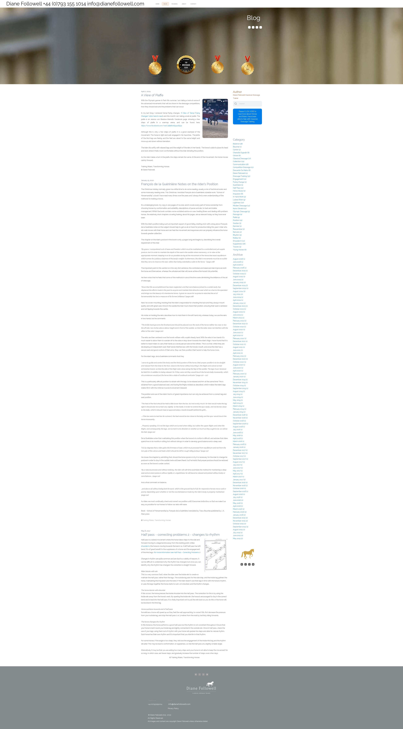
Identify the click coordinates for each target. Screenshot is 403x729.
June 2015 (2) (238, 536)
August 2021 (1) (239, 347)
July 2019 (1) (237, 394)
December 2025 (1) (240, 271)
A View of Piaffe (152, 95)
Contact (193, 4)
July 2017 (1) (237, 465)
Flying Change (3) (240, 182)
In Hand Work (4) (239, 197)
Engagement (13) (239, 179)
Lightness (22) (238, 203)
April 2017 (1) (238, 474)
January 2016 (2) (239, 515)
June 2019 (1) (238, 397)
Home (157, 4)
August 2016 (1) (239, 494)
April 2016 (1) (238, 506)
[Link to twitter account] (253, 27)
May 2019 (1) (238, 400)
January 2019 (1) (239, 412)
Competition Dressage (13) (243, 167)
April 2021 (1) (238, 353)
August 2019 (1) (239, 391)
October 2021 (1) (239, 344)
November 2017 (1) (240, 453)
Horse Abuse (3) (239, 191)
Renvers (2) (237, 232)
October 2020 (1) (239, 362)
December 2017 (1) (240, 450)
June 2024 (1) (238, 297)
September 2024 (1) (240, 288)
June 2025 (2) (238, 280)
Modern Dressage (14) (241, 206)
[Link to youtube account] (260, 27)
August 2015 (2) (239, 530)
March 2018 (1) (238, 441)
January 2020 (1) (239, 377)
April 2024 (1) (238, 300)
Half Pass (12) (238, 188)
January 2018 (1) (239, 447)
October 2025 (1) (239, 274)
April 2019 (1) (238, 403)
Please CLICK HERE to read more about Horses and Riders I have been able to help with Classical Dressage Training (247, 116)
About (184, 4)
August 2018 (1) (239, 427)
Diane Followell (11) (240, 173)
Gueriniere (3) (238, 185)
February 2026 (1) (239, 268)
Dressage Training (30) (241, 176)
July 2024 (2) (238, 294)
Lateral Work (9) (239, 200)
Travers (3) (237, 247)
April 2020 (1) (238, 371)
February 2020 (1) (239, 374)
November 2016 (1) (240, 485)
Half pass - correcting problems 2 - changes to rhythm (180, 534)
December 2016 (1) (240, 483)
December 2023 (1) (240, 306)
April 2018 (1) (238, 438)
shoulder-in (145, 546)
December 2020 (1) (240, 359)
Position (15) (237, 220)
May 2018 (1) (238, 435)
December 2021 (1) (240, 341)
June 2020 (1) (238, 368)
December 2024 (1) (240, 285)
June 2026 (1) (238, 262)
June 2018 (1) (238, 433)
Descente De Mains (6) (242, 170)
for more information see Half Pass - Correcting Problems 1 (177, 552)
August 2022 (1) (239, 330)
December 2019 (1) (240, 380)
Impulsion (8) (238, 194)
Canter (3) (237, 150)
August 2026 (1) (239, 259)
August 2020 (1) (239, 365)
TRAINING (174, 4)
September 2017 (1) (240, 459)
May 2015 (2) (238, 538)
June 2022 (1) (238, 333)
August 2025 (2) (239, 277)
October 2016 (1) (239, 488)
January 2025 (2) (239, 282)
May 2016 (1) (238, 503)
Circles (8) (237, 156)
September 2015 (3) (240, 527)
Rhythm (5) (237, 235)
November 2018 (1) (240, 418)
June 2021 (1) (238, 350)
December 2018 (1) (240, 415)
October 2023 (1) (239, 309)
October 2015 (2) (239, 524)
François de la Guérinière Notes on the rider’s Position (179, 184)
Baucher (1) (237, 147)
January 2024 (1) (239, 303)
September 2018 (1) (240, 424)
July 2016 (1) (237, 497)
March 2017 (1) (238, 477)
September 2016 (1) (240, 491)
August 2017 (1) (239, 462)
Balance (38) (238, 144)
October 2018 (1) (239, 421)
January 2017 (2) (239, 480)
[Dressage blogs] (155, 67)
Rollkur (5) (237, 238)
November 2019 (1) (240, 383)
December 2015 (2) (240, 518)
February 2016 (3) (239, 512)
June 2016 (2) (238, 500)
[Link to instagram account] (257, 27)
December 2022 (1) (240, 324)
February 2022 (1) (239, 338)
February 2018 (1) (239, 444)
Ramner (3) (237, 226)
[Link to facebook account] (249, 27)
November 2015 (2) (240, 521)
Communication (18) (241, 164)
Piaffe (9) (236, 217)
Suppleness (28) (239, 244)
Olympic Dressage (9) (241, 211)
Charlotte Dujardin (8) (241, 153)
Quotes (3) (237, 223)
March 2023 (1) (238, 318)
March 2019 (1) (238, 406)
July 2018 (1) (237, 430)
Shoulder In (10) (239, 241)
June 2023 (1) (238, 315)
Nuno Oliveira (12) (240, 209)
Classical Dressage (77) (242, 159)
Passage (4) (237, 214)
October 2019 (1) (239, 385)
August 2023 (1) (239, 312)
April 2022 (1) (238, 335)
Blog (165, 4)
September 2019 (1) (240, 388)
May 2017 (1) (238, 471)
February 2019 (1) (239, 409)
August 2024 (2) (239, 291)
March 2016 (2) (238, 509)
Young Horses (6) (239, 250)
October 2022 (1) (239, 327)
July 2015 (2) (238, 533)
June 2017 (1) (238, 468)
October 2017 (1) (239, 456)
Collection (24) (238, 161)
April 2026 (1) (238, 265)
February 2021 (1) (239, 356)
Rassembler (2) (239, 229)
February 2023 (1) (239, 321)
